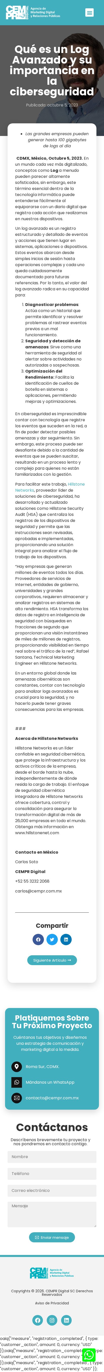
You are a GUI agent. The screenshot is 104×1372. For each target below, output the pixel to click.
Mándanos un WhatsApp (50, 1082)
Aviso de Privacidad (52, 1303)
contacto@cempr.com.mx (52, 1098)
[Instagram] (52, 1320)
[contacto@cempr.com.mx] (16, 1098)
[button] (89, 12)
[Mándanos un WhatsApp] (16, 1082)
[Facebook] (37, 1320)
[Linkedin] (66, 1320)
